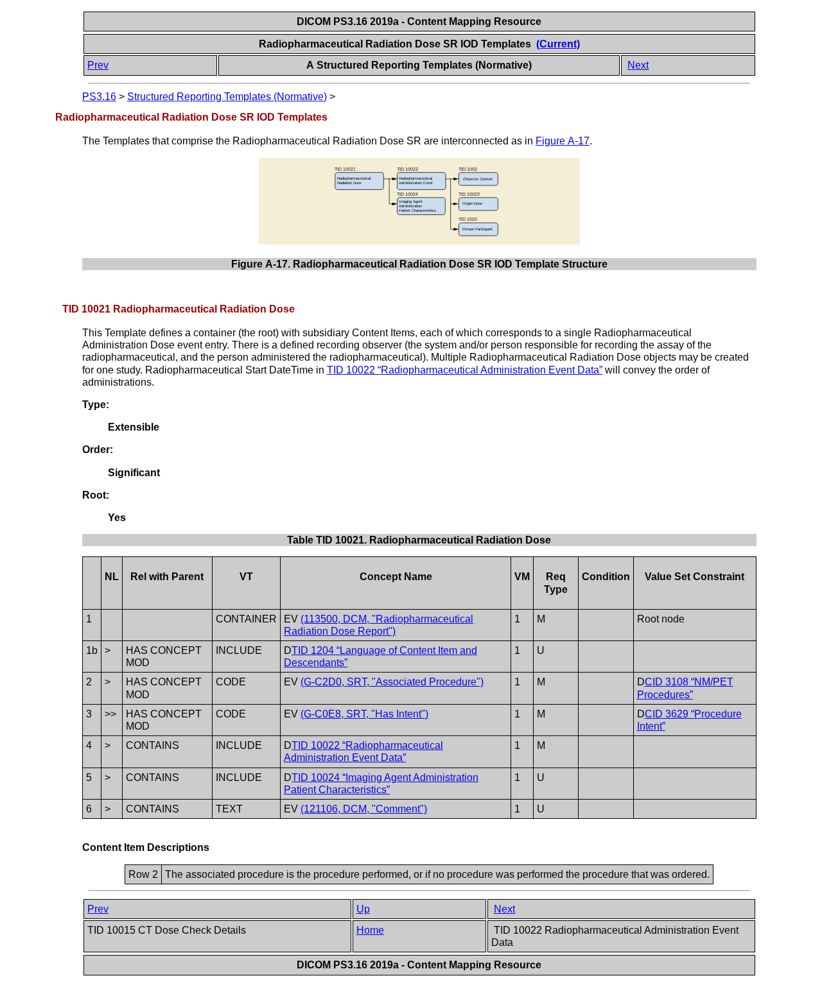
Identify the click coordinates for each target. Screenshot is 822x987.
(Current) (558, 44)
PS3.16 (99, 96)
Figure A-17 (563, 140)
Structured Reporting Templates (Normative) (227, 96)
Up (363, 909)
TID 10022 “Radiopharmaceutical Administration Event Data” (464, 370)
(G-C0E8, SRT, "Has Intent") (364, 713)
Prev (98, 65)
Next (638, 65)
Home (370, 930)
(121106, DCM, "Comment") (364, 808)
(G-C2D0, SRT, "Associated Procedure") (392, 681)
